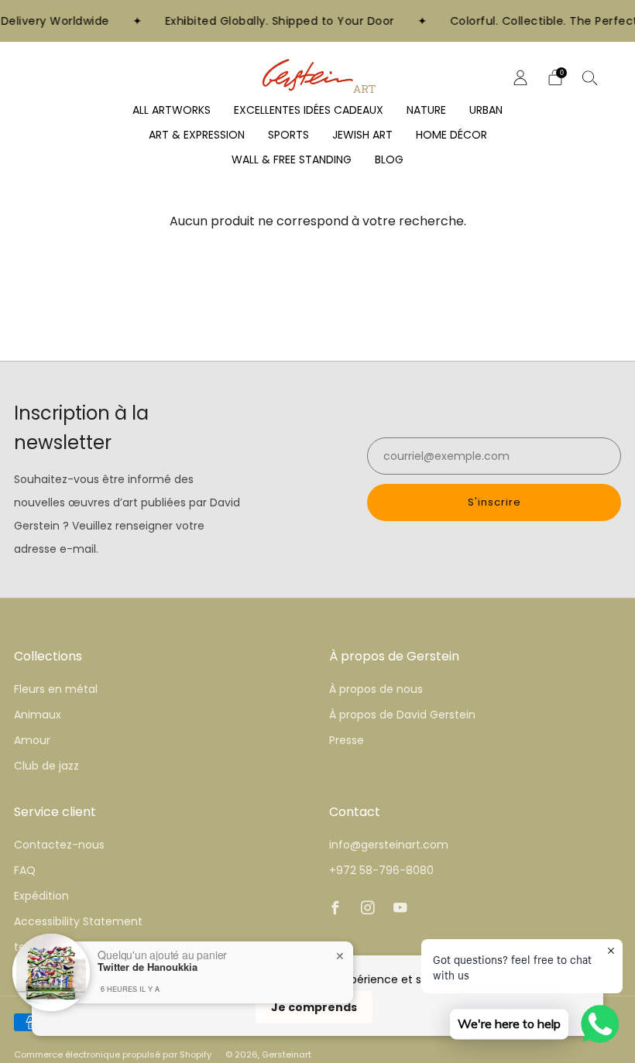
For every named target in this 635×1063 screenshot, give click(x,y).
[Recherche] (590, 77)
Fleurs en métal (56, 689)
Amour (32, 740)
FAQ (25, 870)
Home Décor (451, 134)
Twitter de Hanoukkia (147, 967)
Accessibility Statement (78, 921)
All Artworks (171, 110)
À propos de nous (376, 689)
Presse (346, 740)
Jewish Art (362, 134)
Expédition (41, 896)
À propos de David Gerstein (402, 714)
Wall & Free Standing (292, 159)
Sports (288, 134)
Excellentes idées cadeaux (308, 110)
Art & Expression (197, 134)
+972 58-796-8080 (381, 870)
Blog (389, 159)
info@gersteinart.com (388, 844)
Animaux (37, 714)
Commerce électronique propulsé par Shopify (112, 1054)
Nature (426, 110)
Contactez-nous (59, 844)
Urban (486, 110)
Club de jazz (46, 765)
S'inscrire (494, 502)
